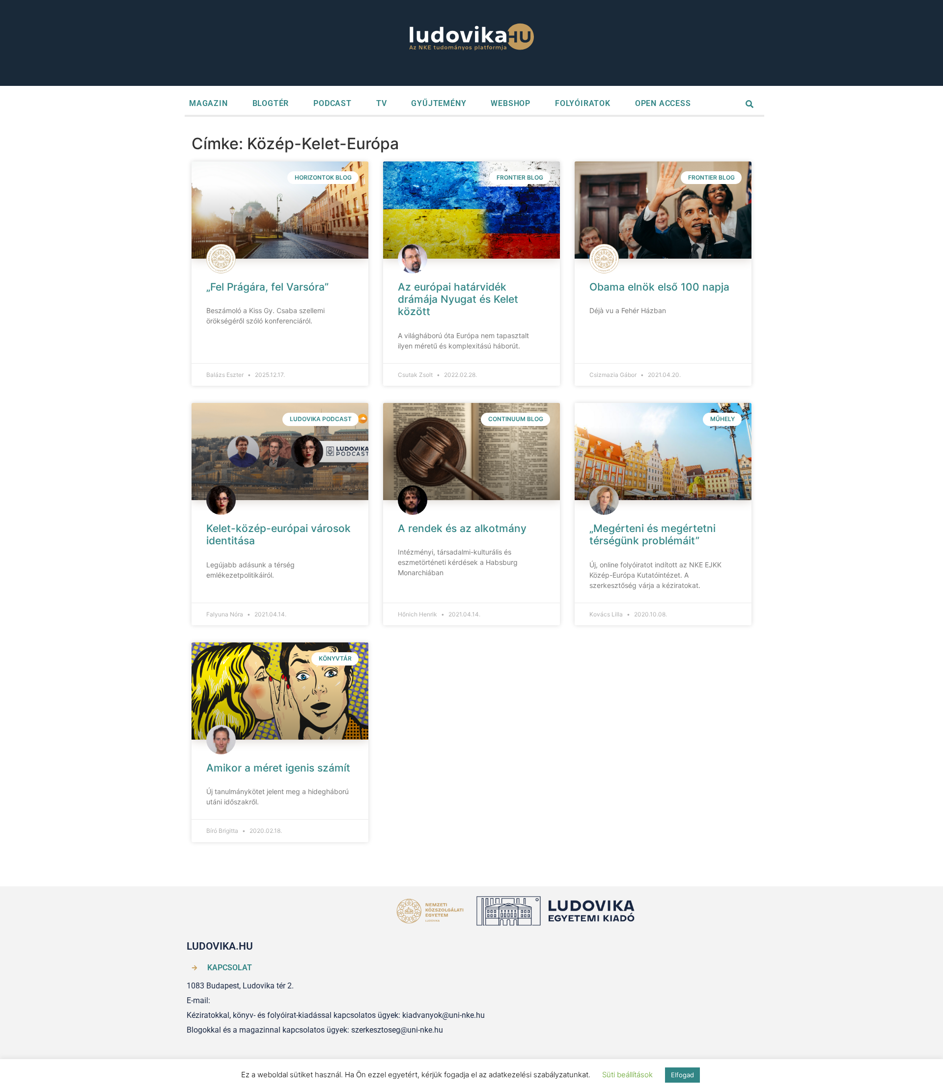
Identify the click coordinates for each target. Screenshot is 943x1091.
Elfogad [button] (682, 1075)
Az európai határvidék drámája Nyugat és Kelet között (458, 299)
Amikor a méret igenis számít (278, 768)
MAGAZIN (208, 103)
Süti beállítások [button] (627, 1074)
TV (381, 103)
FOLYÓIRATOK (582, 103)
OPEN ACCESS (663, 103)
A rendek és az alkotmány (462, 528)
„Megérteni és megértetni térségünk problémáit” (652, 534)
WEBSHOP (510, 103)
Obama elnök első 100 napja (659, 287)
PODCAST (332, 103)
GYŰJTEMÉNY (438, 103)
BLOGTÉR (270, 103)
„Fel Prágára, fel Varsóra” (267, 287)
